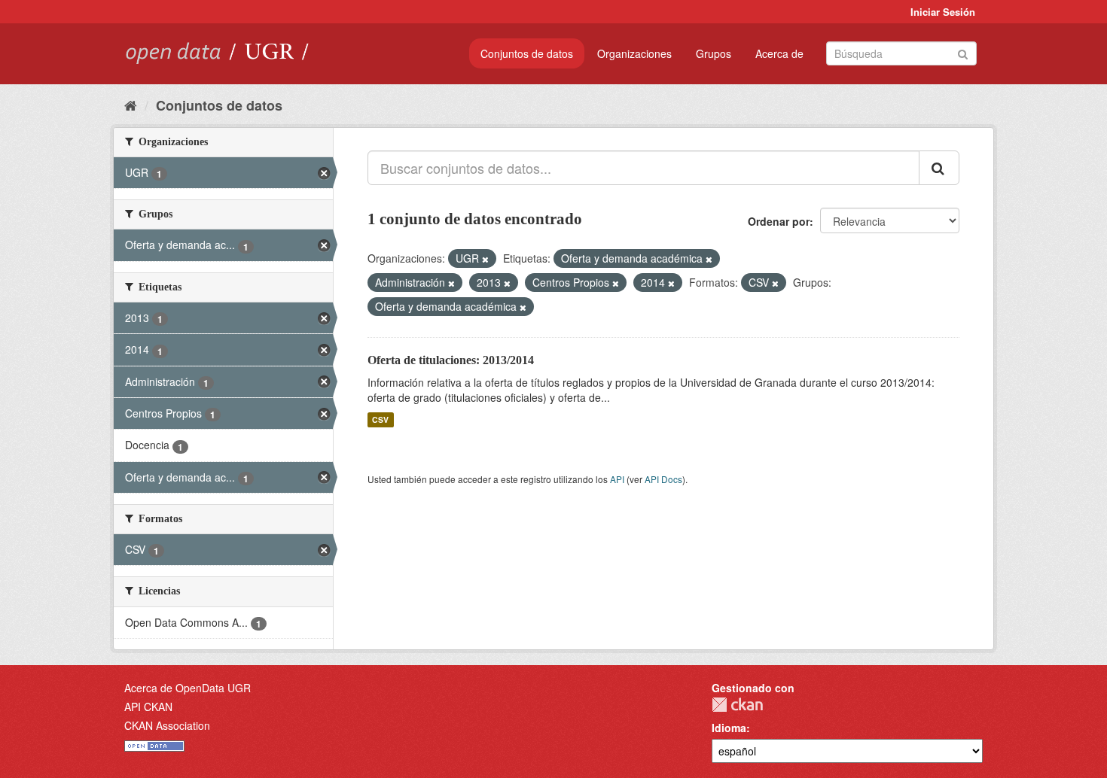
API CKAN (148, 706)
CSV (380, 419)
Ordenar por (779, 221)
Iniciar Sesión (942, 12)
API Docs (663, 479)
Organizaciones (634, 53)
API (617, 479)
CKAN (737, 705)
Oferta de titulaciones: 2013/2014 (450, 360)
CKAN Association (167, 725)
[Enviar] (962, 52)
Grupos (713, 53)
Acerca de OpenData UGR (187, 687)
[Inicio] (130, 104)
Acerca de (779, 53)
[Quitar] (485, 259)
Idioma (729, 727)
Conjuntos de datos (526, 53)
